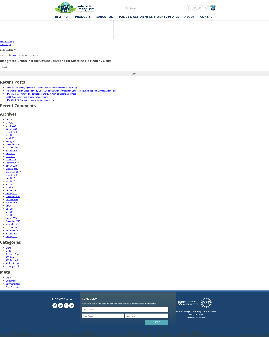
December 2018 (13, 144)
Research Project (13, 254)
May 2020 (10, 122)
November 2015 (13, 224)
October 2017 (12, 169)
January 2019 (11, 141)
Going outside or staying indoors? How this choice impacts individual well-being (41, 87)
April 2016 (10, 215)
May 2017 (10, 181)
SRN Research (12, 260)
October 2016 (12, 199)
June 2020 (10, 119)
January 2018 (11, 165)
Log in (8, 277)
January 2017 (11, 193)
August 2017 (11, 175)
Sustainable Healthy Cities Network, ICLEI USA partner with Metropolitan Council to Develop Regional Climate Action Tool (61, 90)
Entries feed (11, 280)
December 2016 (13, 196)
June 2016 (10, 208)
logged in (16, 55)
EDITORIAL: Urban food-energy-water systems (27, 97)
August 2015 (11, 233)
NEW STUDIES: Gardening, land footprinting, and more (30, 100)
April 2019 (10, 135)
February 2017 (12, 190)
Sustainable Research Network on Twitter (194, 7)
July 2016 (10, 205)
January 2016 (11, 218)
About (189, 17)
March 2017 (11, 187)
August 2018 (11, 150)
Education (104, 17)
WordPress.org (12, 287)
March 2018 (11, 159)
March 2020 (11, 125)
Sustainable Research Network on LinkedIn (200, 7)
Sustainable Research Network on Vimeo (206, 7)
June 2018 (10, 153)
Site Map (190, 317)
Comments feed (13, 284)
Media (8, 251)
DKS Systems (201, 317)
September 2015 (13, 230)
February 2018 (12, 162)
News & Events (156, 17)
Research (62, 17)
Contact (207, 17)
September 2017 (13, 172)
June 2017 (10, 178)
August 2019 (11, 132)
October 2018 (12, 147)
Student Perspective (15, 263)
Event (8, 247)
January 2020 (11, 129)
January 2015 (11, 236)
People (173, 17)
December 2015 (13, 221)
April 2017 (10, 184)
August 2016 (11, 202)
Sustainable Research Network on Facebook (188, 7)
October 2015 (12, 227)
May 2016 (10, 212)
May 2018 (10, 156)
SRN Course (11, 257)
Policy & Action (131, 17)
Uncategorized (12, 266)
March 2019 (11, 138)
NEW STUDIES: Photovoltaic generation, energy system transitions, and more (41, 93)
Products (83, 17)
